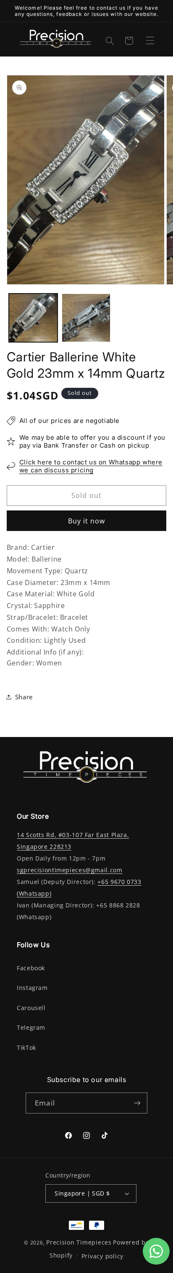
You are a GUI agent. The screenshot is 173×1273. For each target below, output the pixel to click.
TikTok (26, 1047)
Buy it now (86, 521)
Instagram (32, 988)
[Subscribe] (137, 1103)
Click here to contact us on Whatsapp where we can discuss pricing (91, 466)
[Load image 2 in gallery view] (86, 318)
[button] (150, 40)
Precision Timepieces (79, 1242)
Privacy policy (102, 1256)
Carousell (31, 1008)
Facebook (31, 968)
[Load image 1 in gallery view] (33, 318)
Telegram (31, 1027)
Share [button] (24, 697)
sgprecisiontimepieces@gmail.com (70, 870)
